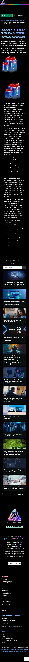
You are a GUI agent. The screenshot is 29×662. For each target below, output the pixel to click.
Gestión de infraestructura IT (9, 620)
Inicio (2, 20)
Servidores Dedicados (7, 601)
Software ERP (5, 623)
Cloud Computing (6, 604)
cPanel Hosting (5, 590)
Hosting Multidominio (7, 582)
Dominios (4, 610)
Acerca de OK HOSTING (14, 563)
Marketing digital (14, 20)
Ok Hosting (21, 20)
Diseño (3, 642)
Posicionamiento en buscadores (9, 640)
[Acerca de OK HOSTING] (14, 565)
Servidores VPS (5, 603)
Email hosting (5, 595)
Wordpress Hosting (6, 588)
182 (15, 494)
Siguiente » (20, 494)
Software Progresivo (7, 621)
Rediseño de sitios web (7, 638)
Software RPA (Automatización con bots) (12, 626)
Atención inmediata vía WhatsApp (15, 526)
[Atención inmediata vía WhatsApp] (14, 527)
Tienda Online (5, 636)
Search (24, 267)
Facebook (6, 20)
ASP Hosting (5, 592)
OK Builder (4, 579)
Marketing (4, 634)
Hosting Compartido (7, 581)
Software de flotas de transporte (10, 625)
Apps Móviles (5, 618)
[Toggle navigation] (26, 2)
